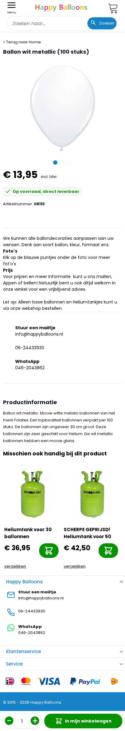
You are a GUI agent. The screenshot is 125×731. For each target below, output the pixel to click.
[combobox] (62, 23)
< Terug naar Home (22, 42)
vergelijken (15, 566)
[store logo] (61, 7)
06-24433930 (29, 348)
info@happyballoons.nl (39, 334)
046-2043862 (30, 368)
